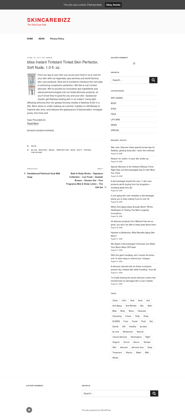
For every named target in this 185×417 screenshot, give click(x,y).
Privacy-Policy (57, 38)
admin (49, 57)
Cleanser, (142, 310)
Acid (132, 300)
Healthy (132, 326)
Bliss (34, 150)
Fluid (143, 321)
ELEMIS (116, 321)
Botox (131, 310)
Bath (150, 305)
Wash (138, 352)
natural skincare (119, 336)
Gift (123, 326)
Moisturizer (128, 331)
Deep (146, 316)
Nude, (52, 150)
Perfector (63, 150)
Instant (43, 150)
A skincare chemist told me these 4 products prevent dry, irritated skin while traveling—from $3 (133, 268)
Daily (137, 316)
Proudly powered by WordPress (96, 410)
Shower (147, 342)
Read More (33, 123)
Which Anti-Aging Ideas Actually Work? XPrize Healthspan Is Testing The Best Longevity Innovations (132, 210)
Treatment (117, 352)
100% (124, 300)
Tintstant (37, 152)
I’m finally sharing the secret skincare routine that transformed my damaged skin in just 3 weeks (133, 279)
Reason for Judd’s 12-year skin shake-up (129, 158)
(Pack (115, 300)
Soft (79, 150)
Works (115, 357)
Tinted (87, 150)
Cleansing (117, 316)
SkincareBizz (49, 19)
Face (126, 321)
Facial (134, 321)
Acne (140, 300)
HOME (30, 38)
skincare (124, 347)
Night (147, 336)
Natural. (140, 331)
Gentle (115, 326)
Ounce (126, 342)
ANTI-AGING (117, 97)
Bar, (142, 305)
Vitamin (129, 352)
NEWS (42, 38)
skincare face (138, 347)
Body (122, 310)
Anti (148, 300)
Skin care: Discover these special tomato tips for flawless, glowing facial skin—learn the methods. (133, 149)
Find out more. (94, 4)
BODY (113, 103)
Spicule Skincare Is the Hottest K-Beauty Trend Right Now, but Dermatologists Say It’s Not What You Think (133, 170)
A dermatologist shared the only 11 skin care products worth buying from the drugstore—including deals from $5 (131, 184)
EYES (113, 108)
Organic (116, 342)
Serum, (136, 342)
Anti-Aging (117, 305)
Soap (149, 347)
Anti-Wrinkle (131, 305)
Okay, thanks (113, 4)
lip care (115, 331)
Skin (73, 150)
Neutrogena (136, 336)
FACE (34, 146)
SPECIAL (115, 130)
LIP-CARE (115, 119)
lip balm (143, 326)
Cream (128, 316)
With (147, 352)
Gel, (151, 321)
